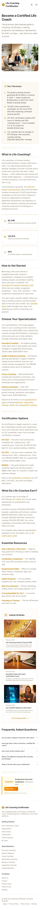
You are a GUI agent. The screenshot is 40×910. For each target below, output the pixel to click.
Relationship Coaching (9, 859)
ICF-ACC (5, 440)
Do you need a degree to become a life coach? (18, 738)
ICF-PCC (5, 452)
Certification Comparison (12, 559)
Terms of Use (6, 887)
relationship (28, 402)
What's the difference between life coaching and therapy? (17, 758)
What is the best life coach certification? (16, 764)
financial (5, 405)
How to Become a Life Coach (14, 549)
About (5, 904)
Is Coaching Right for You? (13, 593)
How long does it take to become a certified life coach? (18, 744)
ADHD (11, 405)
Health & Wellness (8, 853)
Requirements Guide (10, 569)
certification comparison (21, 478)
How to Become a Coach (10, 826)
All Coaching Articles (19, 718)
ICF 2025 (16, 499)
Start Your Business (10, 586)
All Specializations (8, 868)
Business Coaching (10, 387)
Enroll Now (10, 789)
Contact (4, 881)
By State (5, 840)
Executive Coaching (10, 343)
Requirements (6, 829)
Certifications (6, 834)
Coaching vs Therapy (10, 600)
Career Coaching (9, 374)
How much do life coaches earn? (13, 751)
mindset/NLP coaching (28, 405)
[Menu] (36, 5)
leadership (19, 402)
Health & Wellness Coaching (13, 356)
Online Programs (9, 579)
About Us (5, 878)
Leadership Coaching (9, 865)
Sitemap (4, 890)
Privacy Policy (7, 884)
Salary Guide (6, 831)
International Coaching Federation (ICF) (17, 285)
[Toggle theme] (32, 5)
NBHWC (5, 465)
